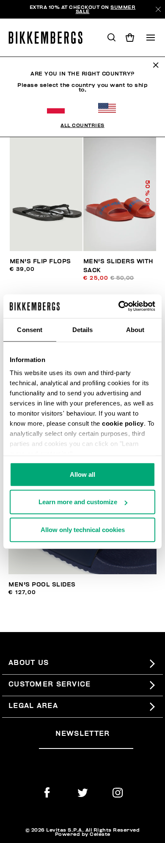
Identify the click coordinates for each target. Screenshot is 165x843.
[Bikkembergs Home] (49, 37)
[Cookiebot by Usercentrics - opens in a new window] (118, 306)
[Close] (158, 9)
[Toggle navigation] (151, 37)
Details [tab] (82, 329)
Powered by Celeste (82, 834)
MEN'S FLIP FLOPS (40, 261)
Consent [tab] (29, 329)
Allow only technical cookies (83, 529)
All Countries (82, 125)
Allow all (82, 474)
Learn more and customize (77, 501)
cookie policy (123, 423)
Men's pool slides (42, 584)
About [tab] (135, 329)
